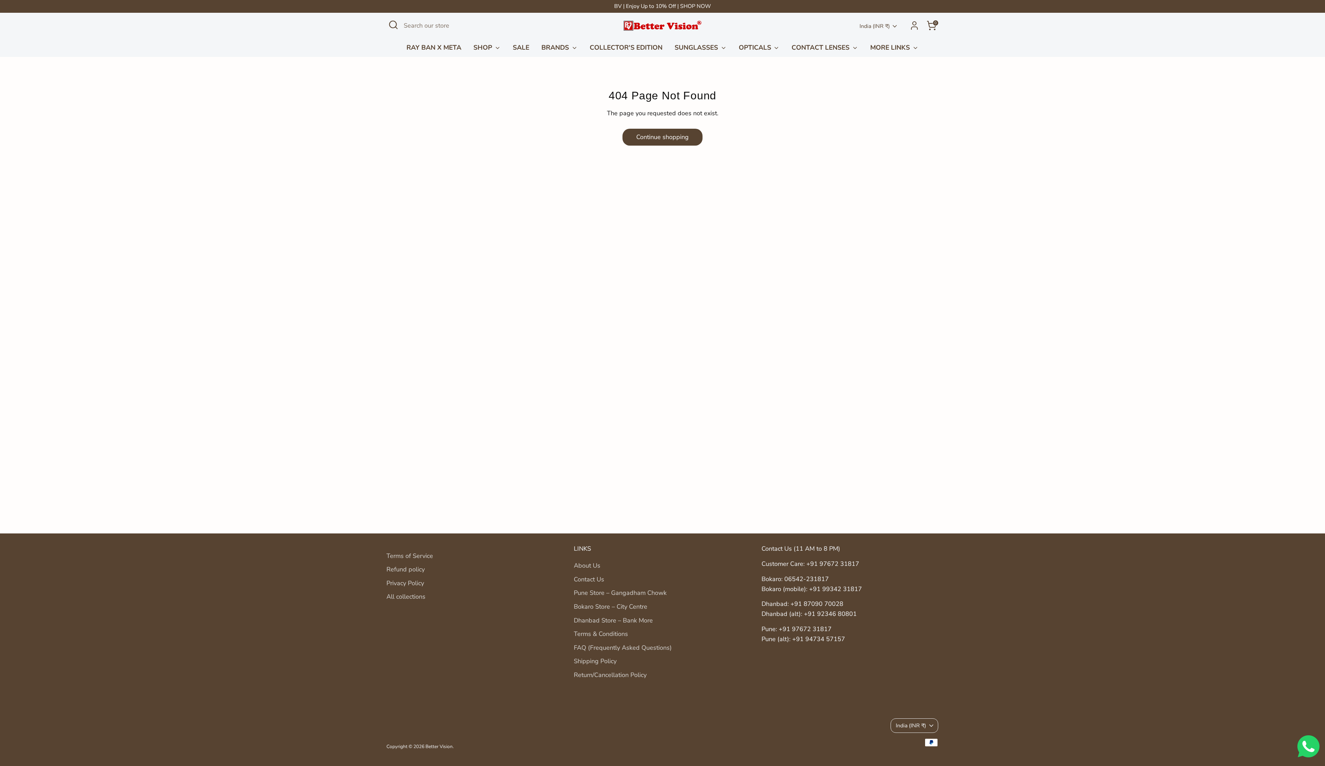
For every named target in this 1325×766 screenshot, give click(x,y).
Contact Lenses (821, 47)
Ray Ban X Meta (433, 47)
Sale (521, 47)
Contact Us (589, 579)
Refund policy (405, 569)
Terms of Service (409, 556)
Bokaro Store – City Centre (610, 606)
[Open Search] (393, 25)
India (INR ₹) (875, 26)
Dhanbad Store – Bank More (613, 620)
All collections (405, 596)
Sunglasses (697, 47)
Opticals (756, 47)
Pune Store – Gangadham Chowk (620, 593)
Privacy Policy (405, 583)
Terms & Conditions (601, 634)
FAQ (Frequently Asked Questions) (623, 648)
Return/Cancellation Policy (610, 675)
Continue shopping (662, 137)
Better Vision (439, 746)
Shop (483, 47)
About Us (587, 565)
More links (891, 47)
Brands (556, 47)
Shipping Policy (595, 661)
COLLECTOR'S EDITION (626, 47)
